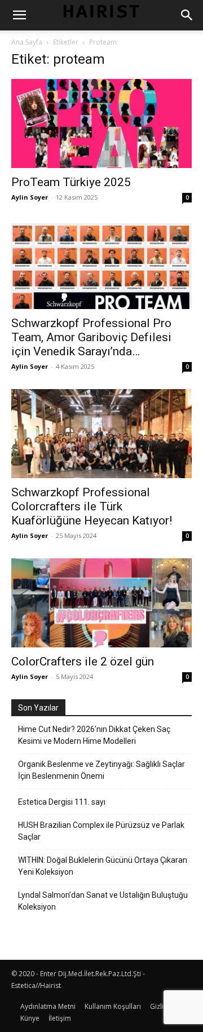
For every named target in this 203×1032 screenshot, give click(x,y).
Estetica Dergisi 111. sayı (61, 801)
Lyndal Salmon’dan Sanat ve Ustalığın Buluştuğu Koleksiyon (103, 900)
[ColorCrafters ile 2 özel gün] (101, 602)
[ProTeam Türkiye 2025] (101, 123)
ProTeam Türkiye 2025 (71, 182)
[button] (19, 15)
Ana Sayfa (26, 42)
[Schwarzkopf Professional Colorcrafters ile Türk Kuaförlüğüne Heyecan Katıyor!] (101, 433)
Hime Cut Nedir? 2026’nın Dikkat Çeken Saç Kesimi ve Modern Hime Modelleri (94, 735)
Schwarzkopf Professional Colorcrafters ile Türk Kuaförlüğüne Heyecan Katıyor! (91, 506)
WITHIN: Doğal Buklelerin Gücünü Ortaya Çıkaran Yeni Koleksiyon (102, 865)
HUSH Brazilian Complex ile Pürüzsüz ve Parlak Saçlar (101, 831)
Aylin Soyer (29, 197)
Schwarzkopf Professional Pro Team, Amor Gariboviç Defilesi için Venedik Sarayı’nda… (91, 337)
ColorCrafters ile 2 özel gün (82, 661)
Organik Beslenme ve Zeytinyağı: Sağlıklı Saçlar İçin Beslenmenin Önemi (101, 770)
